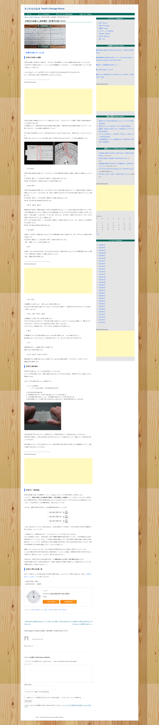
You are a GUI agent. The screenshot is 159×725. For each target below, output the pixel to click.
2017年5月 (102, 322)
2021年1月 (102, 274)
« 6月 (97, 234)
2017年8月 (102, 314)
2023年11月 (102, 250)
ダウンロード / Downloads (64, 14)
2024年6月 (102, 245)
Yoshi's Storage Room (48, 717)
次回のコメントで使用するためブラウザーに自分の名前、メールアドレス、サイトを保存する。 (54, 697)
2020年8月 (102, 287)
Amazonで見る (51, 601)
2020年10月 (102, 282)
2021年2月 (102, 271)
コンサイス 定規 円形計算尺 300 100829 (56, 594)
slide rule (51, 609)
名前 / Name (27, 684)
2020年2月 (102, 303)
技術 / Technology (104, 25)
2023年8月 (102, 255)
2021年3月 (102, 269)
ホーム (29, 14)
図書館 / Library (103, 28)
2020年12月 (102, 277)
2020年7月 (102, 290)
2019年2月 (102, 311)
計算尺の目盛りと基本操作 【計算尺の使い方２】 (113, 158)
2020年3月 (102, 301)
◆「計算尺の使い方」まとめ (104, 69)
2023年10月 (102, 253)
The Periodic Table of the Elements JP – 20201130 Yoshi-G (116, 169)
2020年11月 (102, 279)
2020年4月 (102, 298)
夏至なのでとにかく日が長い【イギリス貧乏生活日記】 (115, 126)
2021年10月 (102, 258)
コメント (27, 664)
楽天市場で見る (68, 601)
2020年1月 (102, 306)
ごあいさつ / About (85, 14)
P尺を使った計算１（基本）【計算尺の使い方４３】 (114, 174)
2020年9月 (102, 285)
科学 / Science (103, 23)
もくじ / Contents (43, 14)
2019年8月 (102, 309)
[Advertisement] (58, 101)
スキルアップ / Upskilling (106, 31)
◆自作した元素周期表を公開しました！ (107, 65)
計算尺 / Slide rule (35, 609)
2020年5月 (102, 295)
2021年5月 (102, 263)
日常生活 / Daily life (104, 33)
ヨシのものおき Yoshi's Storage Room (44, 8)
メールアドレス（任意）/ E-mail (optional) (36, 691)
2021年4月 (102, 266)
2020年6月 (102, 293)
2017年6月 (102, 319)
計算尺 (45, 609)
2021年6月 (102, 261)
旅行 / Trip (102, 39)
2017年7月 (102, 317)
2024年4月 (102, 247)
